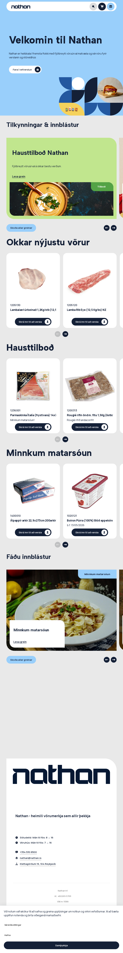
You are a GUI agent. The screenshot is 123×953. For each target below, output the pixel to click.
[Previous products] (58, 334)
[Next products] (65, 334)
